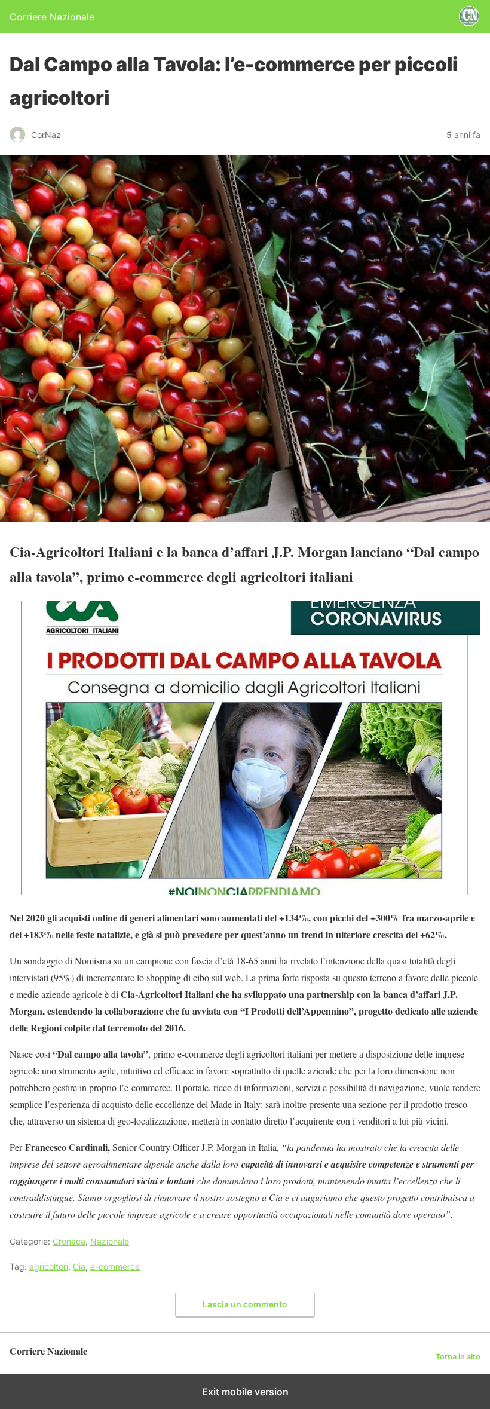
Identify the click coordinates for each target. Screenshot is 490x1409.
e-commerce (115, 1266)
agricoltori (48, 1266)
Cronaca (69, 1241)
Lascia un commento (245, 1304)
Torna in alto (458, 1356)
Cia (79, 1266)
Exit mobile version (245, 1392)
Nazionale (109, 1241)
